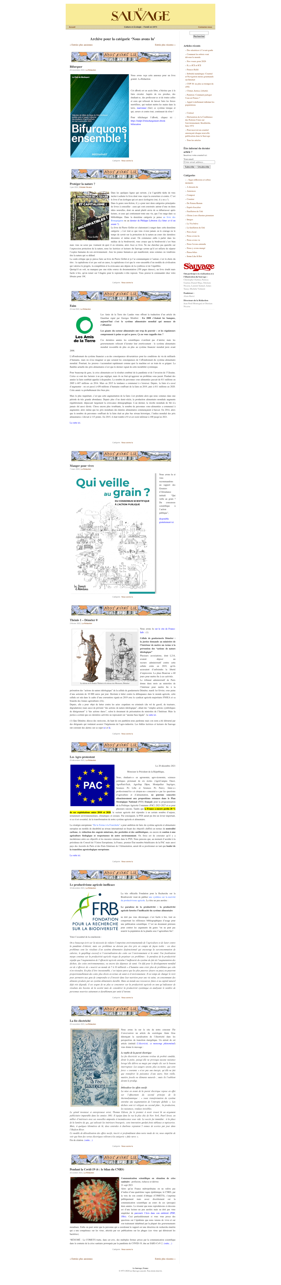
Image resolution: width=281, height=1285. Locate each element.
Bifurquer (76, 66)
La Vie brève (192, 223)
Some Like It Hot (194, 256)
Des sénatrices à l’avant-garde (200, 50)
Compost (191, 195)
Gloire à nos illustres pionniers (200, 215)
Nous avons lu (127, 161)
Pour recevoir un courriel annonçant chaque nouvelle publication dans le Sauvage (197, 132)
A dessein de (192, 186)
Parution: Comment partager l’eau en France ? (198, 96)
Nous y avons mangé (196, 248)
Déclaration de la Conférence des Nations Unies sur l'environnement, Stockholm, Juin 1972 (199, 121)
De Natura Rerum (194, 203)
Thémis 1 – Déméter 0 (83, 620)
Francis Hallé (193, 69)
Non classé (191, 231)
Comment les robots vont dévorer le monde (197, 56)
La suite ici (75, 422)
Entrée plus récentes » (165, 44)
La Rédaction (91, 70)
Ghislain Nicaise (85, 187)
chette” (117, 825)
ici (104, 727)
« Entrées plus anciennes (81, 44)
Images (190, 219)
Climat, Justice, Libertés (197, 90)
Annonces (191, 190)
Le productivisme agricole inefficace (92, 884)
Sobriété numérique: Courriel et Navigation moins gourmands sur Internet (199, 76)
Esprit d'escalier (194, 207)
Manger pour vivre (82, 465)
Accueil (72, 27)
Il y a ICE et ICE (194, 65)
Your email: (189, 159)
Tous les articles (194, 140)
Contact (190, 112)
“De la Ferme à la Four (103, 825)
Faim (73, 305)
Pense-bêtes (192, 252)
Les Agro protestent (82, 757)
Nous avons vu (193, 239)
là (109, 727)
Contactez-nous (205, 27)
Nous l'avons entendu (196, 244)
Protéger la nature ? (82, 183)
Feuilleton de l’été (195, 211)
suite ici (152, 714)
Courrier (190, 199)
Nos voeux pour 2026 (196, 61)
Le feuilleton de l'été (196, 227)
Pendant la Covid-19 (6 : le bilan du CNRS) (97, 1169)
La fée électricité (80, 1020)
